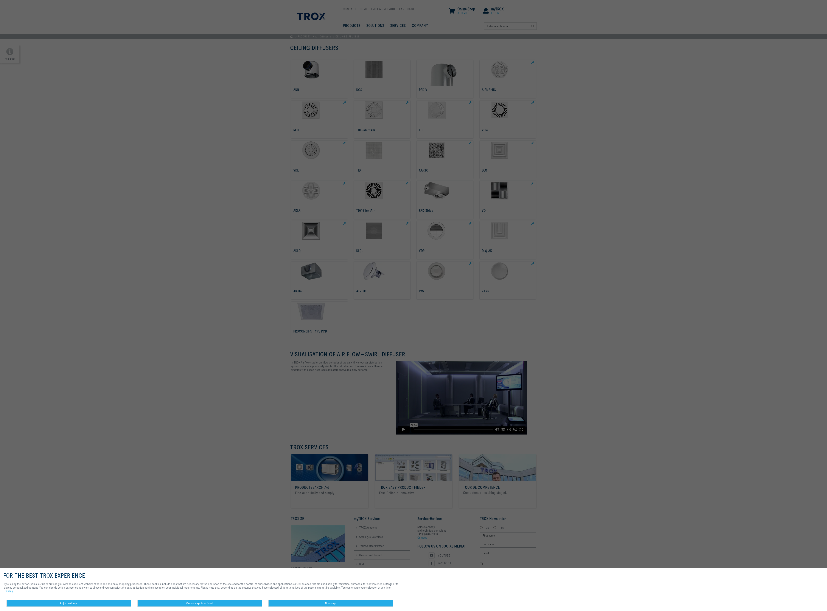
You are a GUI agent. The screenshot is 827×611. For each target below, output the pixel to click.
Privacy (9, 591)
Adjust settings (68, 603)
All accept (330, 603)
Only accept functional (199, 603)
